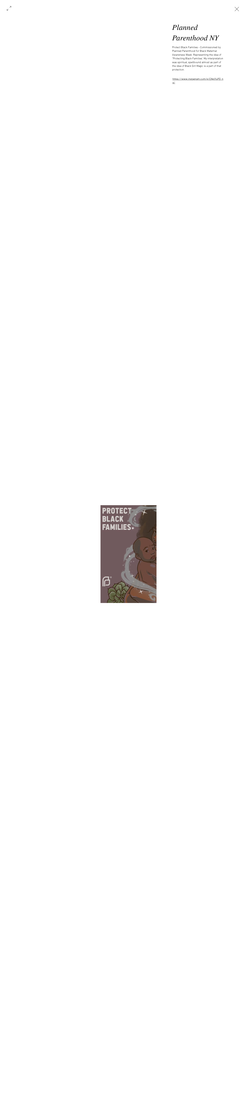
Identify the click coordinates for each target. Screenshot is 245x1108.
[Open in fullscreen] (9, 8)
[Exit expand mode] (237, 8)
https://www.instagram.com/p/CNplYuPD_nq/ (197, 80)
